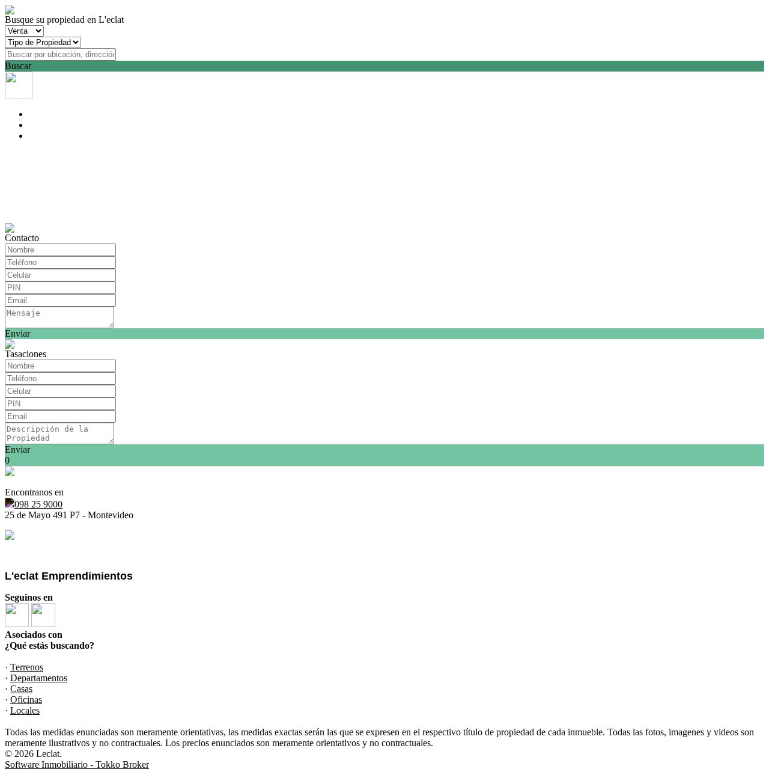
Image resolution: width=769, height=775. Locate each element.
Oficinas (26, 699)
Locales (25, 710)
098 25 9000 (38, 504)
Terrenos (26, 667)
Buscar (18, 66)
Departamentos (38, 678)
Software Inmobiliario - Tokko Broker (77, 764)
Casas (21, 689)
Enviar (17, 333)
